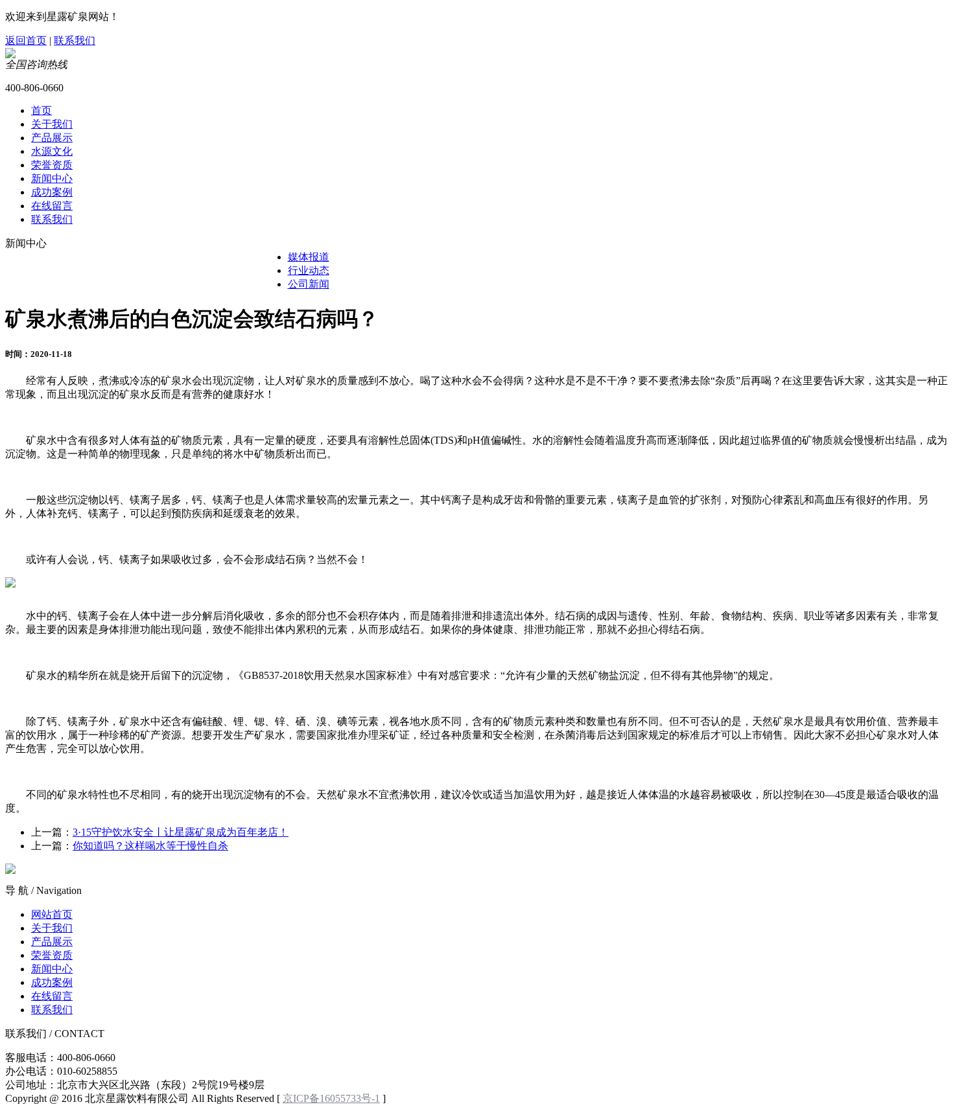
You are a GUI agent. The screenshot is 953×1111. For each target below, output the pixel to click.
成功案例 (52, 192)
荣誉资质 (52, 164)
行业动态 (308, 270)
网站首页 (52, 914)
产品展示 (52, 137)
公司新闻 (308, 284)
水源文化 (52, 151)
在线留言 (52, 205)
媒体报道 (308, 256)
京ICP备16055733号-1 (331, 1098)
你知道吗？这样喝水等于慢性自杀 (150, 845)
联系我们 (74, 40)
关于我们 (52, 124)
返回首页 (26, 40)
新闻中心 (52, 178)
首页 (41, 110)
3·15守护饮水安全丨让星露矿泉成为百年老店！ (180, 832)
